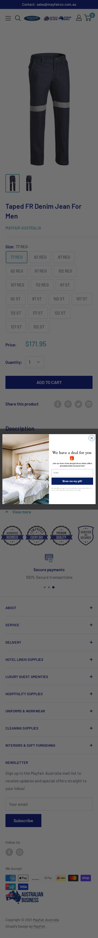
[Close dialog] (92, 438)
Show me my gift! (72, 481)
